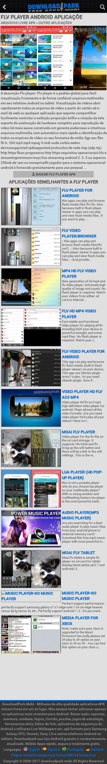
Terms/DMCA (65, 755)
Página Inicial (22, 755)
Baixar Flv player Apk (55, 174)
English (34, 749)
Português (75, 749)
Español (53, 749)
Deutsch (97, 749)
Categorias (44, 755)
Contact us (87, 755)
